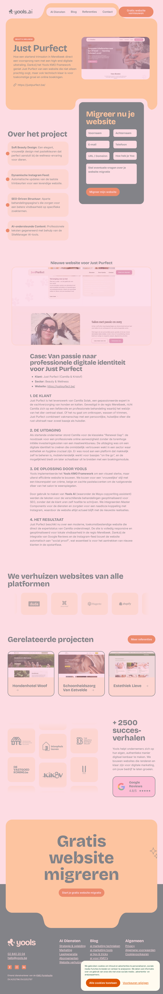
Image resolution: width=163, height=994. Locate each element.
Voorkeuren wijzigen (135, 982)
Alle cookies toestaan (103, 982)
